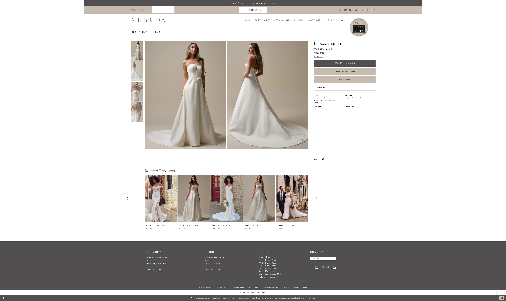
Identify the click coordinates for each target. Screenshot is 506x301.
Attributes (319, 87)
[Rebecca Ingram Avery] (193, 198)
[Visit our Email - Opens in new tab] (334, 267)
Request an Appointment (345, 71)
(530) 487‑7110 (212, 269)
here (313, 298)
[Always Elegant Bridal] (149, 20)
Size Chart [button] (318, 56)
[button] (368, 10)
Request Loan (344, 79)
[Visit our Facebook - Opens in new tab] (311, 267)
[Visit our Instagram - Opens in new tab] (316, 267)
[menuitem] (138, 9)
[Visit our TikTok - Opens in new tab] (328, 267)
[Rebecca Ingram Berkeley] (226, 198)
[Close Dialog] (4, 298)
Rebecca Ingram (150, 31)
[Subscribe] (334, 258)
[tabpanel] (185, 95)
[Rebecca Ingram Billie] (259, 198)
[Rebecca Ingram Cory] (292, 198)
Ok (502, 298)
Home (133, 31)
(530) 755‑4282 (154, 269)
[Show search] (356, 10)
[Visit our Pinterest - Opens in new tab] (323, 267)
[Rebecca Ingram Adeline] (161, 198)
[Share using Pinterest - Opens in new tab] (323, 159)
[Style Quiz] (359, 27)
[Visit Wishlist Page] (362, 10)
